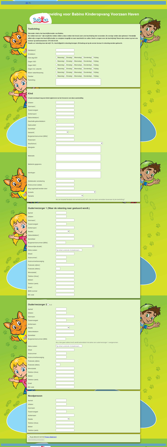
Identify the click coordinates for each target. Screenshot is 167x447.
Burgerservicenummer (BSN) (38, 136)
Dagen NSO (32, 65)
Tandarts (31, 196)
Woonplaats (32, 272)
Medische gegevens (34, 164)
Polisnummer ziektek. (35, 185)
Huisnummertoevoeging (36, 261)
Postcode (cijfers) (34, 265)
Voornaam (31, 106)
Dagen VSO (32, 61)
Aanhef (30, 213)
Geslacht (31, 132)
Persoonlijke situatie (35, 246)
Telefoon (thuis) (33, 276)
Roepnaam (31, 140)
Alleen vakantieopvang (35, 72)
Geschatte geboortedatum (36, 121)
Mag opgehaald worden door (37, 188)
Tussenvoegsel (33, 110)
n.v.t (50, 305)
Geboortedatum (33, 117)
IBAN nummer (32, 291)
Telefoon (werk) (33, 283)
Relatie (30, 231)
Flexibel (30, 76)
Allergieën (31, 147)
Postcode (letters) (34, 269)
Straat (30, 254)
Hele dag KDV (32, 58)
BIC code (31, 295)
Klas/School (32, 143)
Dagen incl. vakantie (35, 69)
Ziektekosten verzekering (36, 181)
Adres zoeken (32, 250)
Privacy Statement (50, 437)
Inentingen (31, 172)
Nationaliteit (32, 125)
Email (30, 287)
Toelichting (31, 80)
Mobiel (30, 280)
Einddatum (31, 54)
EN (27, 3)
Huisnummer (32, 257)
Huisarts (30, 192)
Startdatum (32, 50)
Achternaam (32, 114)
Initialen (30, 102)
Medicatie (31, 156)
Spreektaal (31, 129)
